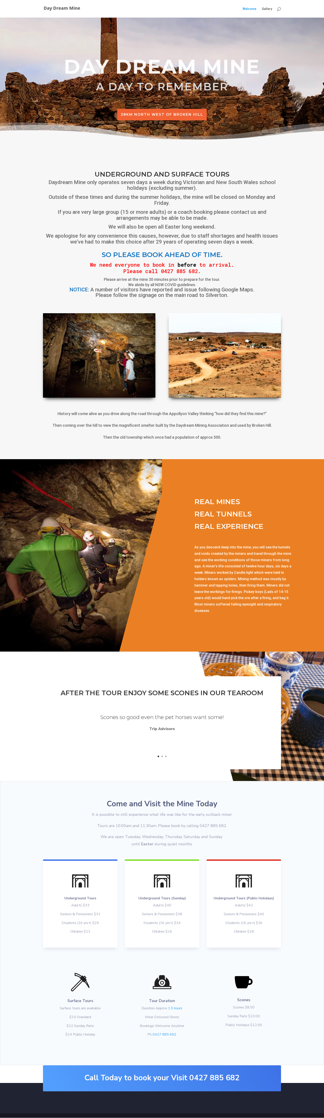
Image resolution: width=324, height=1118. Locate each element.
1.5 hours (174, 1008)
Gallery (267, 9)
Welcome (249, 9)
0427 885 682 (164, 1034)
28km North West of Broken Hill (162, 114)
